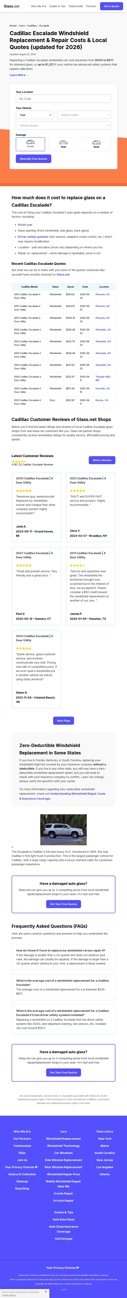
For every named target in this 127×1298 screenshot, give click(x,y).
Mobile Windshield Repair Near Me (63, 1184)
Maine (105, 1145)
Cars (22, 25)
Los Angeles (104, 1167)
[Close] (45, 1291)
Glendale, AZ (103, 329)
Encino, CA (102, 400)
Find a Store (105, 1131)
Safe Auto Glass (63, 1219)
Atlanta (105, 1174)
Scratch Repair (63, 1200)
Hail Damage (63, 1238)
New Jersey (105, 1160)
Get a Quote (111, 6)
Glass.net (63, 274)
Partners (91, 6)
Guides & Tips (57, 6)
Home (13, 25)
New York (104, 1138)
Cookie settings (9, 1295)
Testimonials (75, 6)
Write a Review (102, 460)
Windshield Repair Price (63, 1174)
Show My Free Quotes (33, 158)
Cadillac (32, 25)
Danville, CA (103, 388)
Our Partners (22, 1138)
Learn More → (19, 75)
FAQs (22, 1153)
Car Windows (63, 1153)
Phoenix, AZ (103, 294)
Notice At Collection (22, 1174)
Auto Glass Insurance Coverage (63, 1229)
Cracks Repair (63, 1193)
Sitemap (22, 1181)
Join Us (22, 1160)
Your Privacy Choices (20, 1167)
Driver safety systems (33, 236)
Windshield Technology (63, 1145)
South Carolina (105, 1153)
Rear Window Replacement (63, 1167)
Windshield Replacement (63, 1138)
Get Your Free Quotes (63, 904)
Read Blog (22, 1188)
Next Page (63, 720)
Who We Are (38, 6)
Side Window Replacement (63, 1160)
